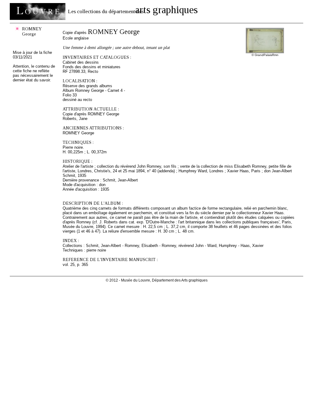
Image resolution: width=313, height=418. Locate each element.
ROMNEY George (32, 31)
